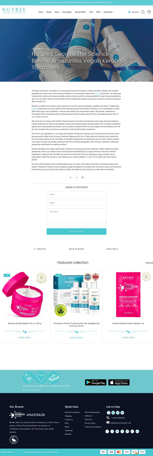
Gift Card (88, 419)
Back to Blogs (76, 249)
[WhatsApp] (108, 412)
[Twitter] (107, 431)
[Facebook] (112, 431)
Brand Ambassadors (92, 412)
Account (135, 12)
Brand (48, 12)
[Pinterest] (127, 431)
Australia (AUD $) (7, 452)
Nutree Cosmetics (35, 452)
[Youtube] (117, 431)
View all (149, 263)
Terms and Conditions (93, 427)
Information (108, 12)
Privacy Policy (90, 423)
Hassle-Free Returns (72, 412)
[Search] (142, 12)
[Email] (122, 412)
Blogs (67, 427)
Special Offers (80, 12)
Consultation (67, 12)
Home (40, 12)
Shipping (68, 416)
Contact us (69, 419)
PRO (98, 12)
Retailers (68, 434)
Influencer (89, 416)
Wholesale (69, 430)
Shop (57, 12)
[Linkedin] (137, 431)
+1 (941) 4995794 (117, 418)
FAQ (91, 12)
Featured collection (72, 262)
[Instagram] (122, 431)
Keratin (97, 93)
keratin (34, 108)
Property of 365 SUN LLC (49, 452)
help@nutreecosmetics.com (121, 423)
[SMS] (118, 412)
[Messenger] (113, 412)
